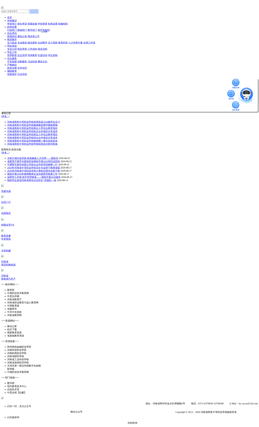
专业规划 (22, 42)
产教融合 (12, 64)
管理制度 (12, 55)
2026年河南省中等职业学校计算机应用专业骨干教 (33, 171)
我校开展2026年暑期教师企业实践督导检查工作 (32, 174)
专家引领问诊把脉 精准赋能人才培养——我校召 (32, 158)
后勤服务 (22, 61)
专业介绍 (12, 49)
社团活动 (42, 55)
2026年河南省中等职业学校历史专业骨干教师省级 (33, 167)
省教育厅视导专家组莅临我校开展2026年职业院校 (33, 161)
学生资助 (53, 55)
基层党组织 (44, 30)
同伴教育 (32, 55)
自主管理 (22, 55)
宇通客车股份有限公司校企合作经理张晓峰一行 (32, 164)
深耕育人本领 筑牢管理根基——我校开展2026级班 (34, 177)
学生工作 (12, 52)
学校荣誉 (42, 24)
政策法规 (12, 68)
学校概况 (12, 20)
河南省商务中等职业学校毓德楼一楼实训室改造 (32, 141)
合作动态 (22, 68)
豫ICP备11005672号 (247, 412)
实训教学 (42, 42)
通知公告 (22, 36)
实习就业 (12, 42)
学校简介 (12, 24)
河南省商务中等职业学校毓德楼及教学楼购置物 (32, 125)
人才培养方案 (75, 42)
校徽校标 (63, 24)
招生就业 (12, 46)
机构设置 (53, 24)
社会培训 (22, 74)
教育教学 (12, 39)
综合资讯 (12, 33)
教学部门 (32, 30)
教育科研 (63, 42)
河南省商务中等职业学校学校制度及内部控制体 (32, 144)
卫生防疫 (32, 61)
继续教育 (12, 71)
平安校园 (12, 61)
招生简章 (22, 49)
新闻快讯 (12, 36)
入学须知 (32, 49)
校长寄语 (22, 24)
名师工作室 (89, 42)
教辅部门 (22, 30)
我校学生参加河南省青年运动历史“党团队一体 (31, 180)
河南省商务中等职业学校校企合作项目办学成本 (32, 131)
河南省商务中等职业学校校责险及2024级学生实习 (33, 122)
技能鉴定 (12, 74)
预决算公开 (34, 36)
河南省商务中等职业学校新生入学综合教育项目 (32, 128)
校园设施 (32, 24)
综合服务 (12, 58)
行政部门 (12, 30)
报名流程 (42, 49)
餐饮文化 (42, 61)
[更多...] (5, 116)
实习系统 (53, 42)
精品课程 (32, 42)
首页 (9, 17)
